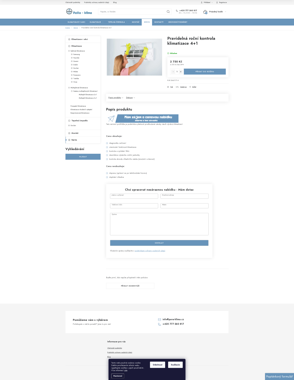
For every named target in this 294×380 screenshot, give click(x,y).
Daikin (75, 65)
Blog (115, 2)
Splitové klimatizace (78, 51)
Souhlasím (175, 364)
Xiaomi (75, 61)
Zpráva (114, 214)
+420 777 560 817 (188, 10)
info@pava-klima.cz (173, 319)
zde (125, 370)
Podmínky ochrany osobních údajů (96, 2)
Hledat (168, 12)
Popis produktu (114, 97)
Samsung (76, 54)
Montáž (75, 133)
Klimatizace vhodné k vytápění (81, 109)
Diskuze (129, 97)
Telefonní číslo (117, 205)
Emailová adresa (168, 195)
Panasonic (77, 75)
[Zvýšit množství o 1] (181, 72)
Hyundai (76, 58)
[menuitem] (76, 22)
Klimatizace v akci (80, 39)
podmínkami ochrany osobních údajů (150, 250)
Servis (74, 140)
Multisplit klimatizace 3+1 (88, 98)
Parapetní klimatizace (78, 106)
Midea (75, 71)
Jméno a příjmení (118, 195)
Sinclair (76, 68)
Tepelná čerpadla (80, 120)
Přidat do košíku (205, 71)
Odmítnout (157, 364)
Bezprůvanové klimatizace (80, 113)
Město (164, 205)
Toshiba (76, 78)
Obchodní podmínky (72, 2)
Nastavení (117, 376)
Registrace (223, 2)
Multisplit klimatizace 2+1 (88, 94)
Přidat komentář (130, 286)
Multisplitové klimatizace (79, 88)
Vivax (75, 82)
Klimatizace (77, 46)
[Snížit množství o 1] (173, 72)
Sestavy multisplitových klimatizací (85, 91)
